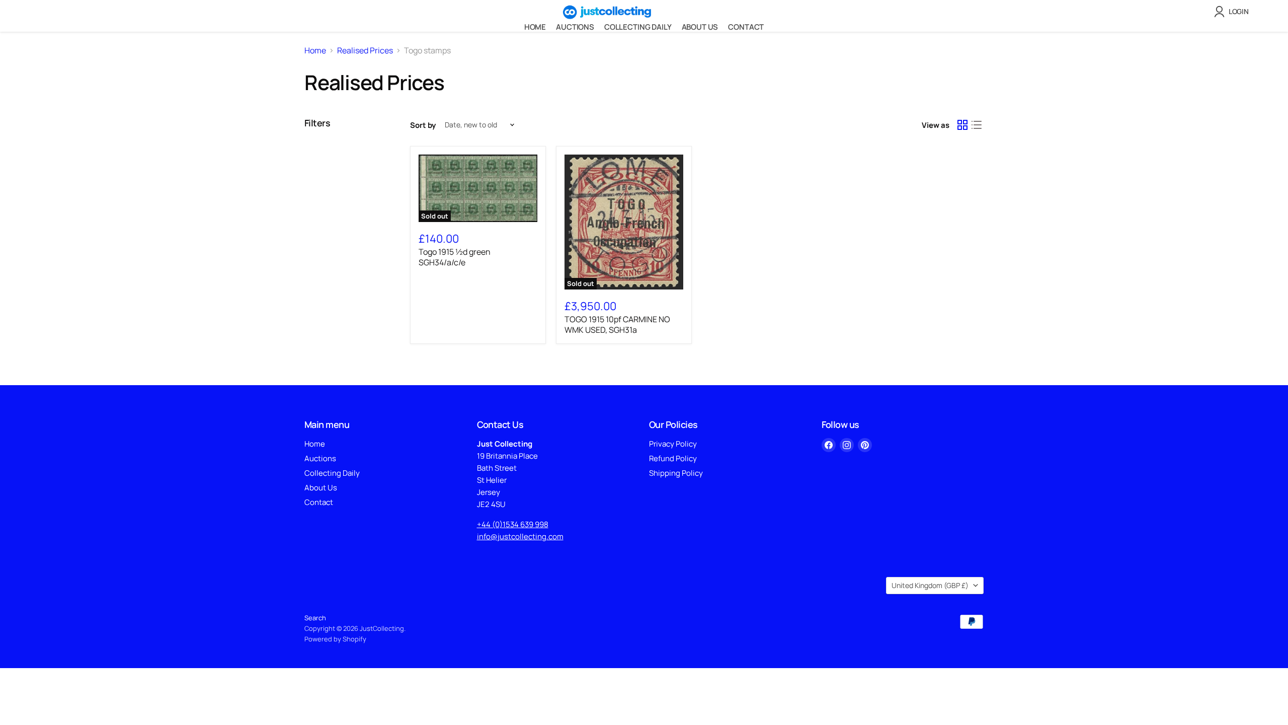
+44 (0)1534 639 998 (512, 524)
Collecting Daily (638, 27)
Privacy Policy (673, 444)
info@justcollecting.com (520, 536)
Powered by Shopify (335, 638)
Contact (746, 27)
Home (535, 27)
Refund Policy (673, 458)
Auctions (575, 27)
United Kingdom (930, 585)
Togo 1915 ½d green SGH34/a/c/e (455, 257)
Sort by (423, 125)
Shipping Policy (676, 473)
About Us (700, 27)
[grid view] (962, 125)
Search (315, 617)
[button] (1233, 12)
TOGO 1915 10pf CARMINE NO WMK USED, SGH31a (617, 324)
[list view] (977, 125)
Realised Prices (365, 50)
